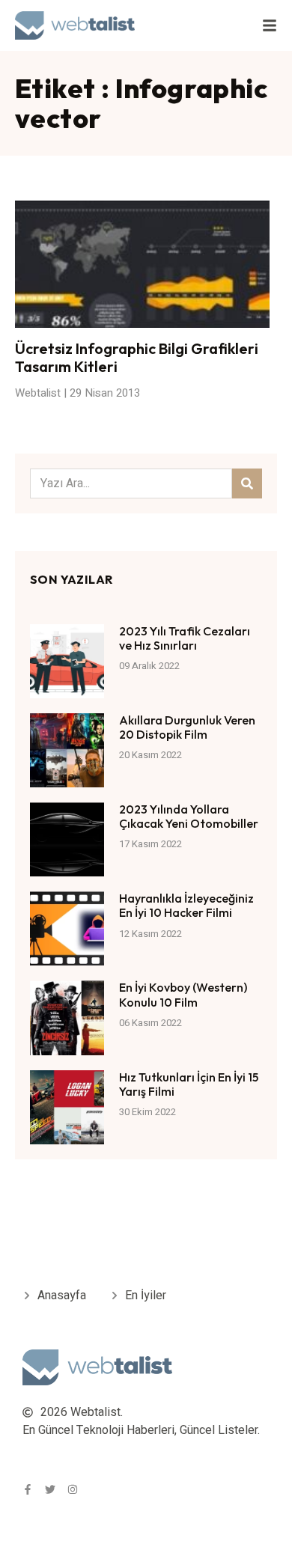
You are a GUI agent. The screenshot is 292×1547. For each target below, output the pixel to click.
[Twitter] (50, 1489)
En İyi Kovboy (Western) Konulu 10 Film (183, 994)
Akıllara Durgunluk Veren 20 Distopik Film (187, 727)
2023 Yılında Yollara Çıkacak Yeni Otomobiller (188, 816)
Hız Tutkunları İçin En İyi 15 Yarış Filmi (188, 1084)
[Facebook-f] (27, 1489)
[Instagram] (72, 1489)
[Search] (247, 483)
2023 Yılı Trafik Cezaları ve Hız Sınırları (184, 638)
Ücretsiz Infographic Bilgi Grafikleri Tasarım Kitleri (136, 357)
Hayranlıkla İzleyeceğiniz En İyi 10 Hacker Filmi (186, 905)
